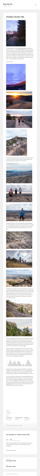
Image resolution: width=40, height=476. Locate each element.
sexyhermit (16, 425)
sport (21, 425)
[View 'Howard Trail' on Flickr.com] (20, 259)
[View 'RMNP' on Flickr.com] (20, 173)
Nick (25, 345)
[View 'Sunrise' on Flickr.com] (20, 77)
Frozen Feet (26, 417)
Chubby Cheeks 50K (21, 48)
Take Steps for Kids (18, 417)
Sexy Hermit (7, 4)
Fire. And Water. (9, 417)
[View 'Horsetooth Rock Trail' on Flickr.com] (20, 100)
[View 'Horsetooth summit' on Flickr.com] (20, 193)
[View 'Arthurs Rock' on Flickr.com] (20, 278)
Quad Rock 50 (9, 383)
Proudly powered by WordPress (11, 473)
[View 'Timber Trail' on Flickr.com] (20, 308)
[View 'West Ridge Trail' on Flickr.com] (20, 327)
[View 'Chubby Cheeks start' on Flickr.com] (20, 33)
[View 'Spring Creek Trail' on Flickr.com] (20, 240)
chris (11, 439)
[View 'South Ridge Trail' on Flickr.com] (20, 119)
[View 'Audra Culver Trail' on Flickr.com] (20, 142)
